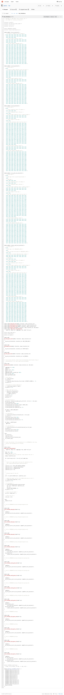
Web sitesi (61, 693)
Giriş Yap (60, 1)
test (17, 13)
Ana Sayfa (7, 1)
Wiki (33, 9)
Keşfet (12, 1)
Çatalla (57, 5)
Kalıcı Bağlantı (46, 16)
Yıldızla (48, 5)
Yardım (17, 1)
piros (5, 5)
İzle (40, 5)
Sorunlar (14, 9)
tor (9, 5)
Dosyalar (6, 9)
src (14, 13)
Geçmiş (52, 16)
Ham (56, 16)
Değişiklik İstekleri (24, 9)
